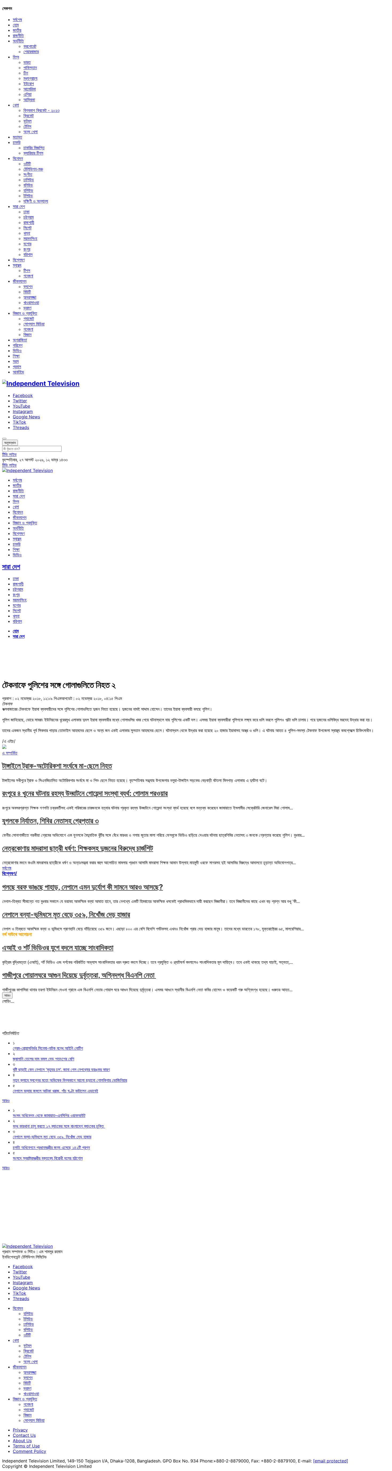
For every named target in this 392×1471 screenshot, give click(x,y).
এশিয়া (27, 94)
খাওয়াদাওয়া (31, 302)
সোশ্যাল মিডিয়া (34, 324)
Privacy (20, 1430)
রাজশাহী (28, 222)
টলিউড (28, 195)
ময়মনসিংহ (30, 238)
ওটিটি (27, 163)
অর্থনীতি (18, 41)
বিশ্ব (16, 57)
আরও (7, 995)
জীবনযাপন (19, 281)
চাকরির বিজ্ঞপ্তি (34, 147)
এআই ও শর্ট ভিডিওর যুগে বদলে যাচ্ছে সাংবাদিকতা (57, 947)
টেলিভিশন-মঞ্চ (33, 169)
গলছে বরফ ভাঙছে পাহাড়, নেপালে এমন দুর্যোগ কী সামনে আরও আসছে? (82, 887)
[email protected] (330, 1461)
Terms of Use (26, 1446)
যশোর (27, 243)
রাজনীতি (18, 35)
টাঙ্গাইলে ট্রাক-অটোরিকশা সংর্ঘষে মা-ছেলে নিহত (57, 765)
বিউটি (27, 291)
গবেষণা (28, 275)
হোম (16, 24)
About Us (22, 1440)
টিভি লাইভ (9, 454)
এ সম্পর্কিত (9, 753)
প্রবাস (17, 366)
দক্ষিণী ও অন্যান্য (35, 201)
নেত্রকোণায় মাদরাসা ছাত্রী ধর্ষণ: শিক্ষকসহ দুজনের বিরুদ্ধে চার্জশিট (77, 848)
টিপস (26, 270)
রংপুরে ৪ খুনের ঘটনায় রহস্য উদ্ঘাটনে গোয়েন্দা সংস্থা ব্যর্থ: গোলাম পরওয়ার (85, 793)
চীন (25, 73)
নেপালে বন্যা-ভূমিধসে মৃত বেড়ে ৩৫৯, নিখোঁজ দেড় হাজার (66, 914)
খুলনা (26, 233)
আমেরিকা (29, 89)
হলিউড (28, 190)
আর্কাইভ (18, 372)
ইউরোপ (28, 83)
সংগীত (27, 174)
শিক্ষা (16, 356)
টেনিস (27, 126)
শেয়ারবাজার (31, 51)
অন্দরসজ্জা (29, 297)
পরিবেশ (17, 345)
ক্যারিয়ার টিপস (33, 153)
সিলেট (27, 227)
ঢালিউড (28, 179)
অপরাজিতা (20, 340)
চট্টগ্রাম (28, 217)
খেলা (16, 105)
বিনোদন (18, 158)
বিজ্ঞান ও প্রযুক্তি (25, 313)
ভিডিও (17, 350)
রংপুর (26, 249)
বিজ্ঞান (27, 334)
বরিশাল (28, 254)
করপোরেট (29, 46)
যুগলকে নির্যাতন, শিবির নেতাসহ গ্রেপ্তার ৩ (50, 820)
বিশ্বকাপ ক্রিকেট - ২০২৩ (41, 110)
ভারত (27, 62)
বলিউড (28, 185)
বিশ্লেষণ (19, 259)
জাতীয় (17, 30)
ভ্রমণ (27, 307)
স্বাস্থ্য (17, 265)
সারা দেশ (19, 206)
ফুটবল (27, 121)
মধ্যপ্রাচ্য (30, 78)
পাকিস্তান (30, 67)
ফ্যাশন (28, 286)
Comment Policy (29, 1451)
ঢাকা (26, 211)
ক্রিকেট (28, 115)
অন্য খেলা (30, 131)
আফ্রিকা (29, 99)
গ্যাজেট (28, 318)
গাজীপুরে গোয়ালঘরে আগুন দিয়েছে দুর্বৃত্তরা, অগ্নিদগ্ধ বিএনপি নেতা (79, 975)
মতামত (17, 137)
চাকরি (16, 142)
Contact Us (24, 1435)
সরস (16, 361)
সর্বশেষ (17, 19)
